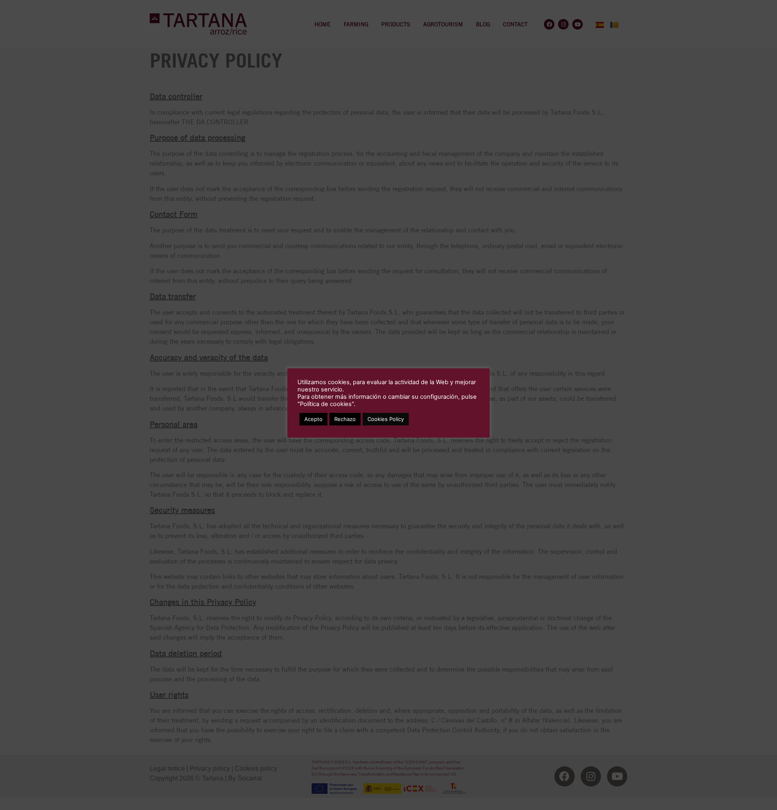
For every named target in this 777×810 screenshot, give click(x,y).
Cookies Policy (385, 419)
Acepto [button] (313, 419)
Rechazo (345, 419)
